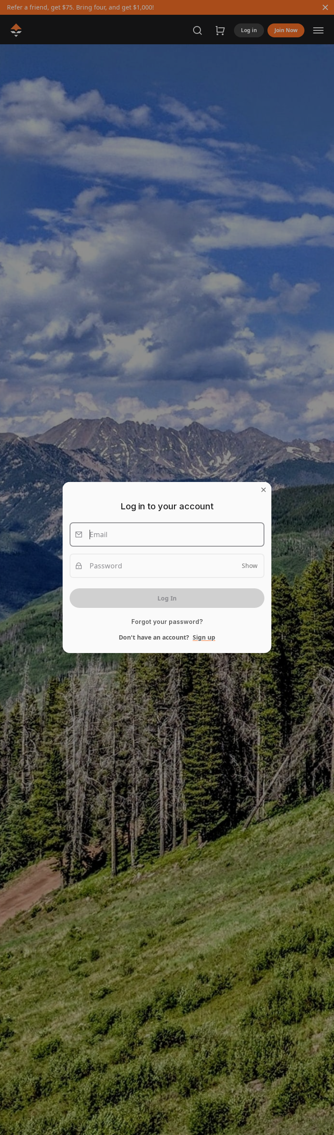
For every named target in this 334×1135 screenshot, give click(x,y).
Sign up (204, 637)
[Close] (263, 489)
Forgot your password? (167, 621)
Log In (167, 598)
